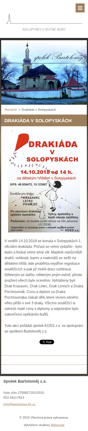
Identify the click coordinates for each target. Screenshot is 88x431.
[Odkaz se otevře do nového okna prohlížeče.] (44, 181)
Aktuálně (11, 109)
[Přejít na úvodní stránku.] (44, 13)
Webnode (58, 425)
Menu (80, 7)
